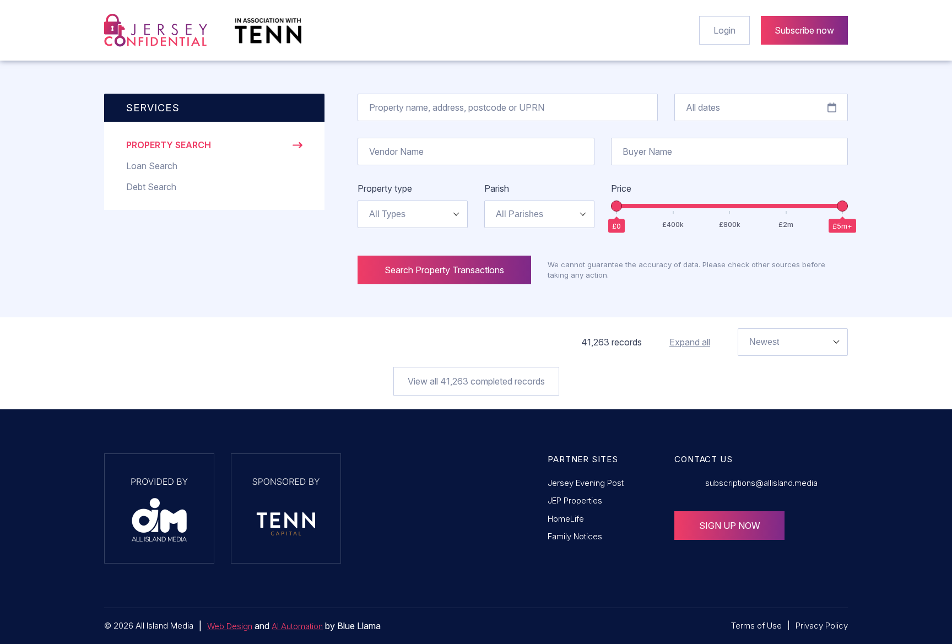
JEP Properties (575, 500)
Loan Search (151, 165)
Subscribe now (804, 30)
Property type (385, 188)
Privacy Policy (822, 625)
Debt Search (151, 186)
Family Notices (575, 536)
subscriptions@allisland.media (761, 483)
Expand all (689, 342)
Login (724, 30)
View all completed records (476, 381)
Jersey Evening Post (586, 483)
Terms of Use (756, 625)
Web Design (229, 626)
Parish (496, 188)
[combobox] (413, 214)
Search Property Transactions (444, 269)
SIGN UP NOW (729, 525)
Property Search (168, 144)
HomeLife (566, 518)
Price (621, 188)
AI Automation (297, 626)
